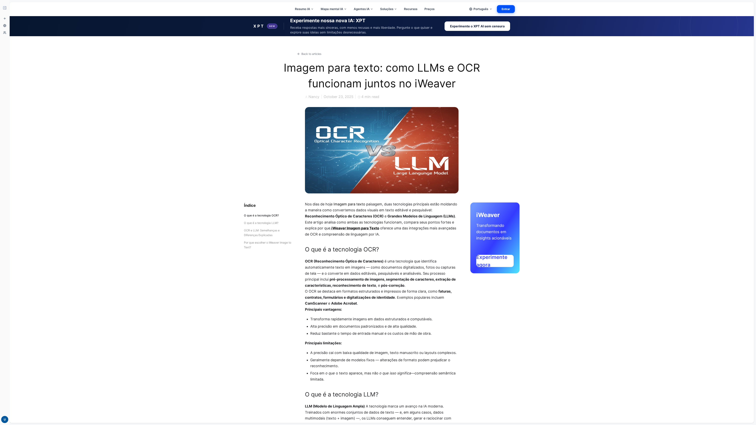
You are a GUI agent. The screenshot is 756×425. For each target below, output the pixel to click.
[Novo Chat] (5, 18)
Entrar (506, 9)
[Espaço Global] (5, 25)
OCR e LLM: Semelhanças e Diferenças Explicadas (262, 233)
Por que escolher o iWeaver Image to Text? (267, 245)
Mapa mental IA (332, 9)
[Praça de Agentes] (5, 33)
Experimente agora (491, 261)
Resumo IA (302, 9)
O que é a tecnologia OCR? (261, 215)
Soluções (386, 9)
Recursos (410, 9)
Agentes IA (362, 9)
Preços (429, 9)
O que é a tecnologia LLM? (261, 223)
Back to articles (311, 53)
